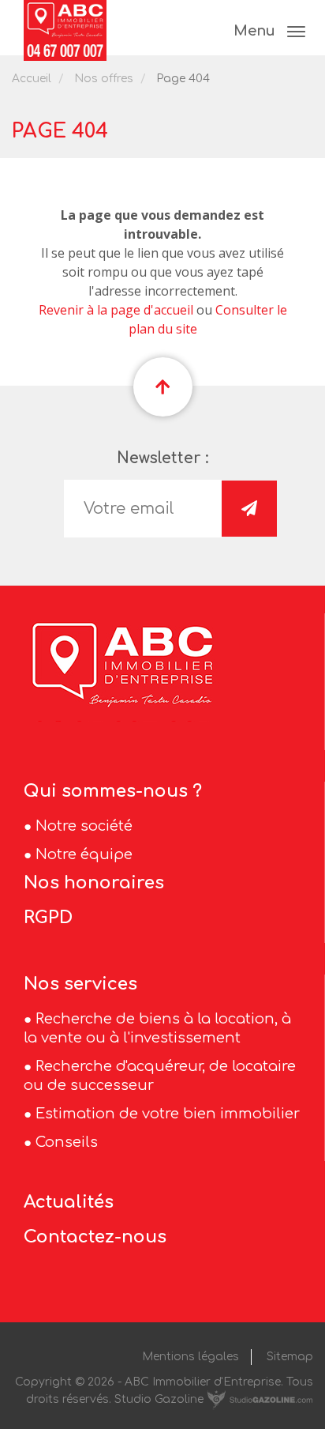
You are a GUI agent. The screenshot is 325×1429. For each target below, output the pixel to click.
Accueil (31, 79)
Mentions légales (190, 1357)
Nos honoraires (94, 882)
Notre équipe (84, 854)
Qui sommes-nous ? (113, 791)
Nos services (80, 984)
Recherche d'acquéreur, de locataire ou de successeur (160, 1075)
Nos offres (103, 79)
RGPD (48, 917)
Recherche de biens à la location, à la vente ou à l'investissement (157, 1028)
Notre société (84, 826)
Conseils (66, 1142)
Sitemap (290, 1357)
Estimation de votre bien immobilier (167, 1114)
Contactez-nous (95, 1236)
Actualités (69, 1202)
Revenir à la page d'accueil (116, 310)
